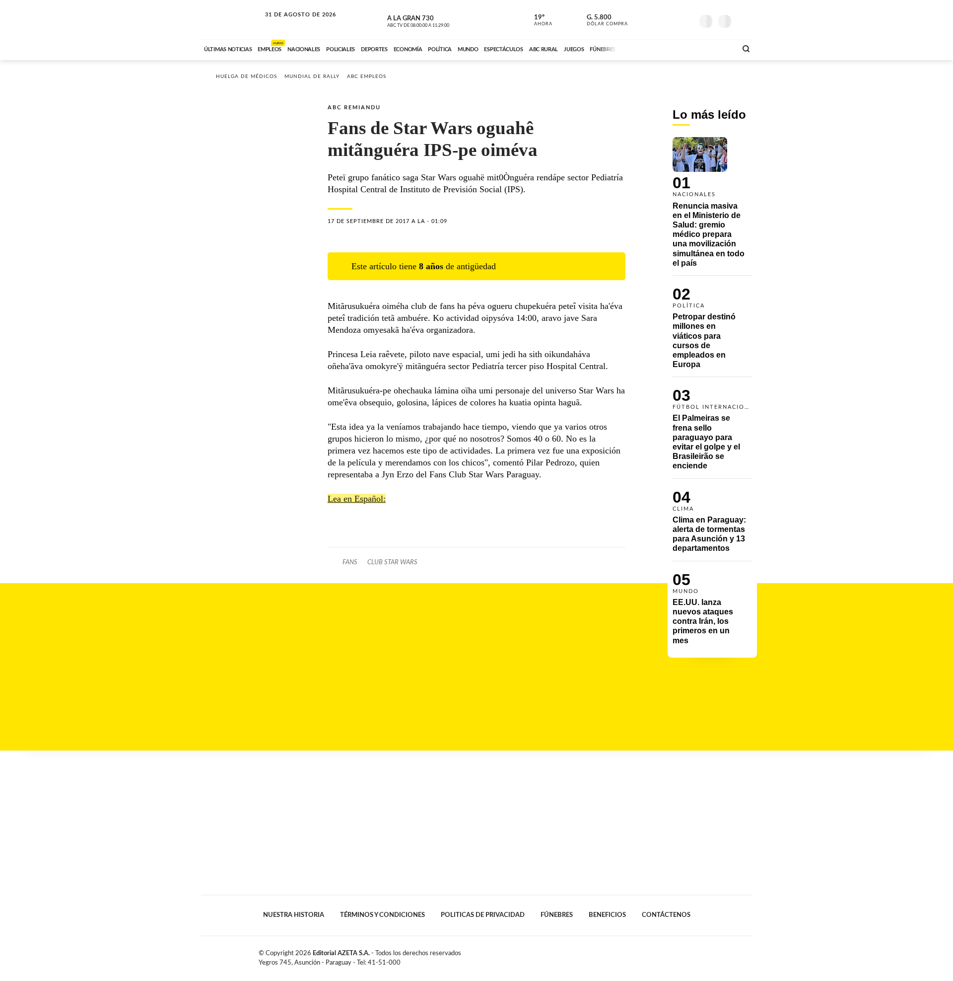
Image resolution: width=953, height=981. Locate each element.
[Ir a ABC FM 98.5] (716, 48)
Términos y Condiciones (382, 915)
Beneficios (607, 915)
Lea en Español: (357, 499)
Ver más (712, 206)
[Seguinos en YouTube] (671, 19)
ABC (232, 19)
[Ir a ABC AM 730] (676, 48)
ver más (537, 20)
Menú (743, 20)
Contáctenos (666, 915)
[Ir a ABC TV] (649, 48)
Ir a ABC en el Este (291, 24)
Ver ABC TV (436, 20)
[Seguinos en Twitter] (656, 19)
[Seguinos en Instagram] (685, 19)
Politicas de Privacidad (483, 915)
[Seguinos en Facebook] (641, 19)
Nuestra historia (293, 915)
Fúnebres (557, 915)
